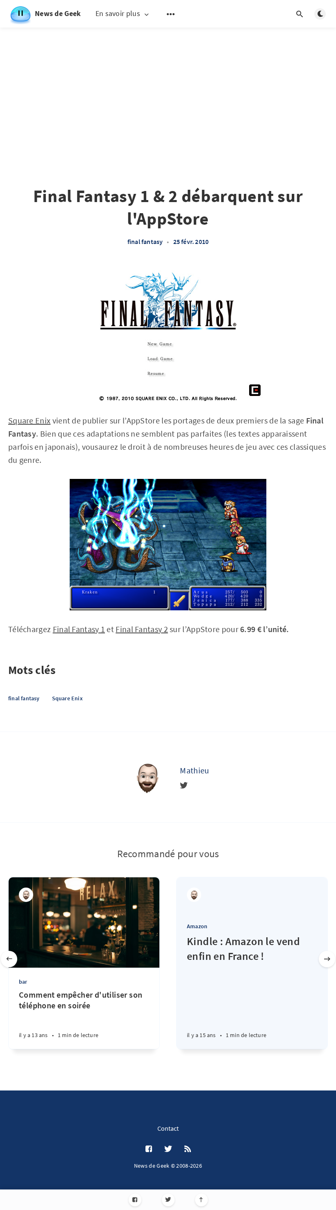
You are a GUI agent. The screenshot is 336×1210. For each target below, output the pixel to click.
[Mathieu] (147, 777)
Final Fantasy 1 (79, 629)
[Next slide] (327, 959)
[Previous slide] (9, 959)
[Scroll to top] (201, 1200)
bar (23, 981)
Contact (168, 1128)
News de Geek (58, 13)
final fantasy (145, 241)
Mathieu (194, 770)
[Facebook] (135, 1200)
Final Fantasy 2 (142, 629)
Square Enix (29, 420)
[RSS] (187, 1149)
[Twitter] (168, 1200)
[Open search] (299, 14)
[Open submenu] (170, 14)
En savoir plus (117, 13)
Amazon (197, 926)
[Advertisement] (168, 119)
